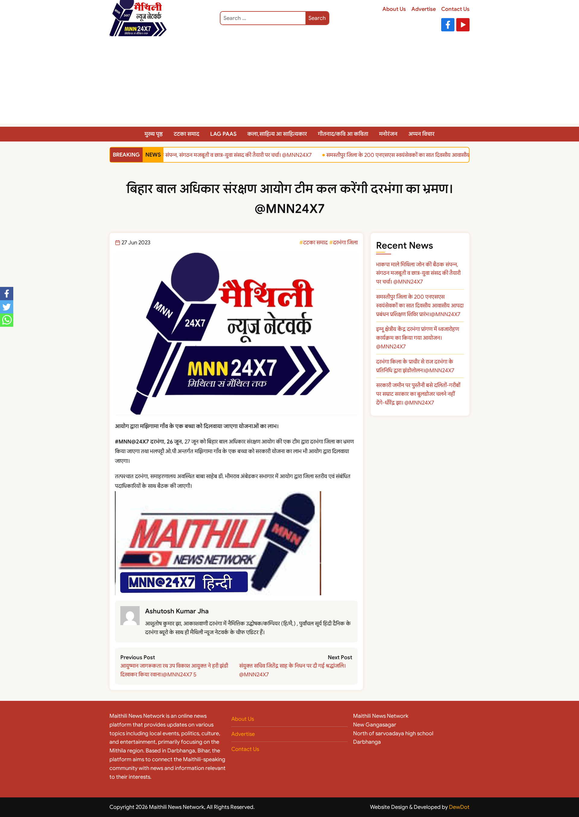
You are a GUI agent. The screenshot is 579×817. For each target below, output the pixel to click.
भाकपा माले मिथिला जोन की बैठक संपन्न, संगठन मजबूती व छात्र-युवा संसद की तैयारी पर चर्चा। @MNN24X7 (197, 154)
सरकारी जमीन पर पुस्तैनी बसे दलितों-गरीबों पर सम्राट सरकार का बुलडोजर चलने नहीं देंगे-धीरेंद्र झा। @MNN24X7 (418, 394)
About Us (394, 9)
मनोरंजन (388, 134)
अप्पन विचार (421, 134)
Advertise (423, 9)
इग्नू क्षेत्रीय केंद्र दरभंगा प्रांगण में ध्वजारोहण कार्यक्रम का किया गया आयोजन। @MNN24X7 (417, 338)
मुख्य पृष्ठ (153, 134)
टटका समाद (186, 134)
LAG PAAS (223, 134)
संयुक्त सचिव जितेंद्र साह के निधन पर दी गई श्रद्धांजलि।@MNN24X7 (292, 670)
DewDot (459, 807)
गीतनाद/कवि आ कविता (343, 134)
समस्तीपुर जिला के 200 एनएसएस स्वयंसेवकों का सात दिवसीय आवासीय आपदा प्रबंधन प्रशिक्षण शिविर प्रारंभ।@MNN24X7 (440, 154)
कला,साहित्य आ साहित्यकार (277, 134)
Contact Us (455, 9)
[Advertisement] (289, 81)
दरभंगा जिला (345, 242)
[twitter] (6, 306)
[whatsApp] (6, 320)
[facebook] (6, 293)
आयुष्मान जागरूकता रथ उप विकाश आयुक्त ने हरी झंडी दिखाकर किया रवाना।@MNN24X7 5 (174, 670)
